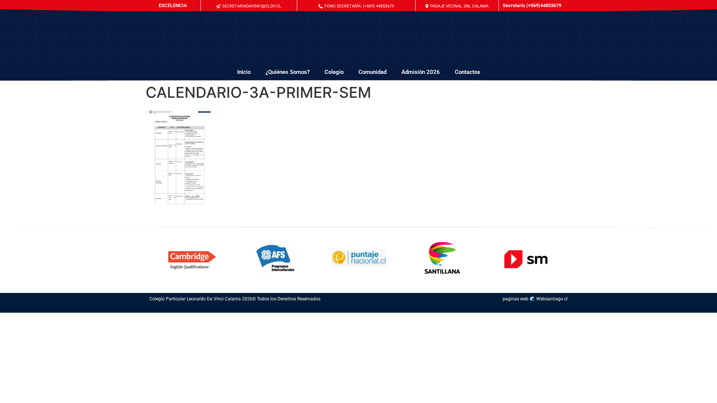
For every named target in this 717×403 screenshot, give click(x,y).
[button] (356, 6)
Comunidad (372, 72)
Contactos (467, 72)
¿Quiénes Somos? (288, 72)
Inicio (244, 72)
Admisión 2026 (420, 72)
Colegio (334, 72)
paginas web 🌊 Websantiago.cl (535, 299)
